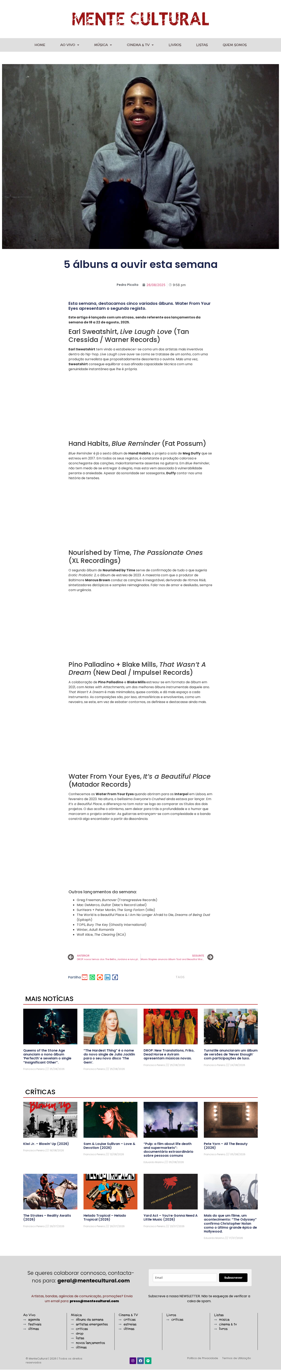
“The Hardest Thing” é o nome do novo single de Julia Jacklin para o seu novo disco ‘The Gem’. (109, 1056)
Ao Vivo (67, 45)
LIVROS (175, 45)
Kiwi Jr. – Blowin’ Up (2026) (46, 1143)
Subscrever (233, 1278)
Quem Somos (235, 45)
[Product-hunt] (148, 1360)
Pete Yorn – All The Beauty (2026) (226, 1145)
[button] (84, 977)
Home (40, 45)
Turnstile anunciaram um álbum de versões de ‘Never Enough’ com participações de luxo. (231, 1054)
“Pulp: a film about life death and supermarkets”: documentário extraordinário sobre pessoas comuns (168, 1149)
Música (101, 45)
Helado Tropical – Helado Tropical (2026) (105, 1217)
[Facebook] (140, 1360)
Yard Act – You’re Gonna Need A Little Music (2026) (170, 1217)
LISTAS (202, 45)
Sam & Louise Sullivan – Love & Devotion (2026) (109, 1145)
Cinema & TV (138, 45)
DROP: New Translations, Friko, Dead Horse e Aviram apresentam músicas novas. (169, 1054)
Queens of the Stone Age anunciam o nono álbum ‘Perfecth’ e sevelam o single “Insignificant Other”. (47, 1056)
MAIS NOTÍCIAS (49, 998)
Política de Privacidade (202, 1358)
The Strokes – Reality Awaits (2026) (47, 1217)
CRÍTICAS (40, 1091)
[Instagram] (133, 1360)
